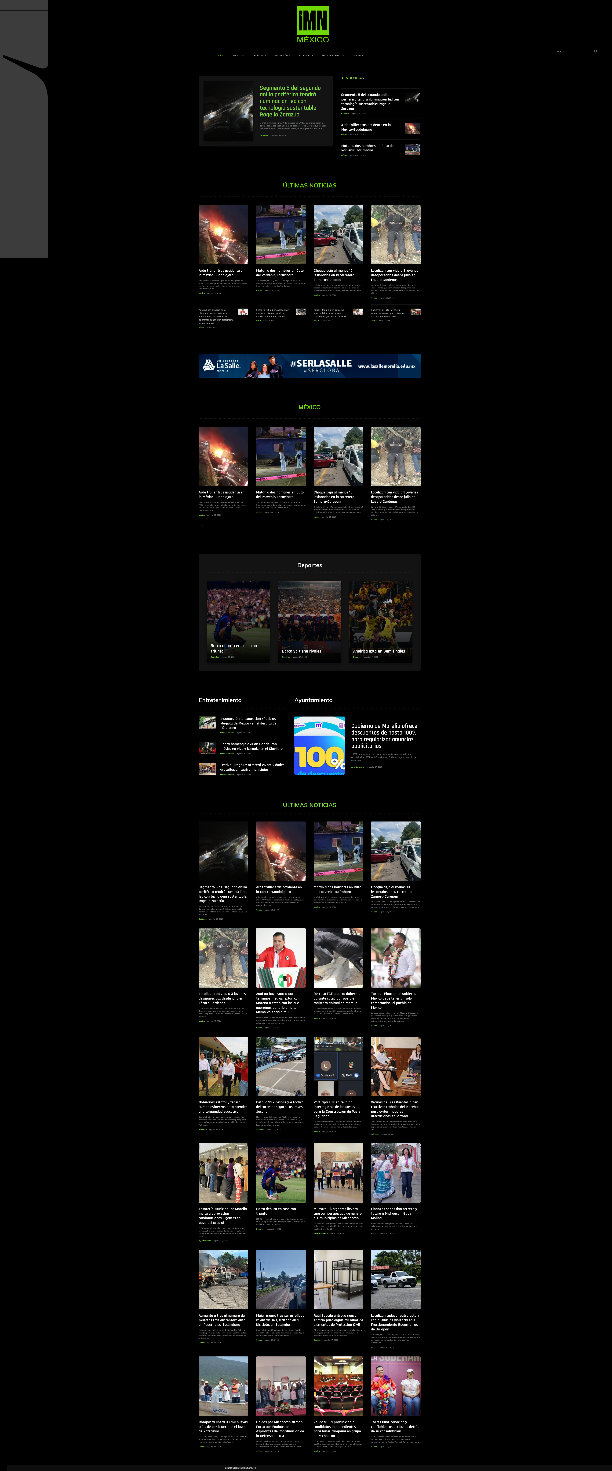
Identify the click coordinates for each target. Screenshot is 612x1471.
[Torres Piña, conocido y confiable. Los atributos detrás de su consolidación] (396, 1386)
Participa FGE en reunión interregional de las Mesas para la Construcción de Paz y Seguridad (337, 1109)
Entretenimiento (227, 733)
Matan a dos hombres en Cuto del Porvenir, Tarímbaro (367, 148)
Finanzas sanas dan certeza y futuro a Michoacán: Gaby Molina (394, 1214)
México (344, 134)
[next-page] (206, 526)
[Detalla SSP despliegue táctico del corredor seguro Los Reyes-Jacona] (281, 1066)
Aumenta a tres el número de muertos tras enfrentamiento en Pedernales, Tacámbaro (222, 1320)
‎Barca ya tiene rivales (301, 651)
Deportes (215, 657)
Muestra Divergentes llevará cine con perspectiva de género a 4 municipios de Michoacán (338, 1214)
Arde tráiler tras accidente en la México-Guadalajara (366, 127)
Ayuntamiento (357, 767)
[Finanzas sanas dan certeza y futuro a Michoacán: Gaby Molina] (396, 1173)
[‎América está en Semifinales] (380, 622)
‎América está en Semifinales (379, 651)
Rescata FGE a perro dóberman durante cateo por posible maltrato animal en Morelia (272, 313)
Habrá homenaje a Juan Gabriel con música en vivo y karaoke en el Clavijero (251, 746)
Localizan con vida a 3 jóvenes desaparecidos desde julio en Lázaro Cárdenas (394, 275)
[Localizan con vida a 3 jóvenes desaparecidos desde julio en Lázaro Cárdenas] (396, 235)
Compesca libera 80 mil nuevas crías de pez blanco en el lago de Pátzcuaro (223, 1427)
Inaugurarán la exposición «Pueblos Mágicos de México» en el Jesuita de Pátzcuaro (248, 723)
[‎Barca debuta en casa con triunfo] (238, 622)
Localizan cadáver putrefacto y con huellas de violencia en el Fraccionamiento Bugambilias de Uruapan (395, 1322)
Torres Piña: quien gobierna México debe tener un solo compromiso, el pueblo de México (331, 313)
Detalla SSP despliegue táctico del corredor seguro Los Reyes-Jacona (280, 1107)
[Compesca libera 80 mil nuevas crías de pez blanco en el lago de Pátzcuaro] (223, 1386)
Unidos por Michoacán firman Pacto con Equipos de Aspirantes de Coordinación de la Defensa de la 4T (280, 1429)
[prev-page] (201, 526)
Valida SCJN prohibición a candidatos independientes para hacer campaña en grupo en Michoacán (337, 1429)
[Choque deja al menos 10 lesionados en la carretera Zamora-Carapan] (338, 235)
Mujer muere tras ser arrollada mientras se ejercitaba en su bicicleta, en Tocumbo (280, 1320)
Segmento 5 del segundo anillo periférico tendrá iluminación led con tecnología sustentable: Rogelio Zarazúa (290, 101)
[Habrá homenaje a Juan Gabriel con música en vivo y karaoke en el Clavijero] (207, 748)
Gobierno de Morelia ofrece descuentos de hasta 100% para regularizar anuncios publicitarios (384, 736)
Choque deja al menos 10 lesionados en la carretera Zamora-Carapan (334, 275)
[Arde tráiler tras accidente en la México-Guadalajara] (413, 128)
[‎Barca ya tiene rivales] (309, 622)
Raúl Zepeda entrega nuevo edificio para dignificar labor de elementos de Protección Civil (338, 1320)
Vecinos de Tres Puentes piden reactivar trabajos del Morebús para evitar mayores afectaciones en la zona (395, 1109)
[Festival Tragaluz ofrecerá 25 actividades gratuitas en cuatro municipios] (207, 769)
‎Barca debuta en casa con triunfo (234, 648)
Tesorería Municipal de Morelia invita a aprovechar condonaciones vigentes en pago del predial (223, 1216)
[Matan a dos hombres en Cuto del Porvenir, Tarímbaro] (413, 149)
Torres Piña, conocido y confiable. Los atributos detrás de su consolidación (395, 1427)
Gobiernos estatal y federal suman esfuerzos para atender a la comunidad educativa (388, 313)
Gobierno (264, 135)
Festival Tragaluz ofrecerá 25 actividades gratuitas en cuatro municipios (252, 767)
